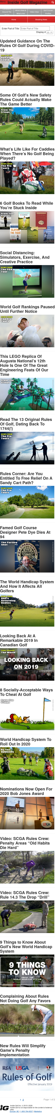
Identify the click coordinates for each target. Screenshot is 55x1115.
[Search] (52, 2)
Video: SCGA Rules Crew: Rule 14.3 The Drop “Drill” (24, 895)
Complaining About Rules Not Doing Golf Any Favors (25, 998)
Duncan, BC (14, 1111)
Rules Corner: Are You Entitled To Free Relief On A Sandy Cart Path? (26, 478)
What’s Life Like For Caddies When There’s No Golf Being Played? (27, 153)
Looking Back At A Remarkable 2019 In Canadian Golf (19, 640)
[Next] (25, 1100)
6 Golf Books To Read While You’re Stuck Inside (26, 205)
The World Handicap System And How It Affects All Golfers (27, 586)
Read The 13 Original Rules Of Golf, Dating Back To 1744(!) (26, 423)
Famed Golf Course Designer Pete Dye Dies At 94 (25, 532)
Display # (41, 32)
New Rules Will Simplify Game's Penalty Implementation (23, 1050)
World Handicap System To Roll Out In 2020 (25, 741)
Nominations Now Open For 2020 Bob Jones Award (26, 791)
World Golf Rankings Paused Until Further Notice (27, 309)
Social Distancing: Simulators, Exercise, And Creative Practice (25, 257)
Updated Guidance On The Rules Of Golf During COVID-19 (27, 45)
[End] (26, 1100)
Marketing (38, 1111)
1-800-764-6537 (26, 1111)
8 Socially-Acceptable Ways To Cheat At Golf (26, 692)
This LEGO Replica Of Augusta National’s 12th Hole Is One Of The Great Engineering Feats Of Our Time (24, 365)
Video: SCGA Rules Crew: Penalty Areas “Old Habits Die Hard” (25, 843)
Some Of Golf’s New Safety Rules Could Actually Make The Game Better (25, 99)
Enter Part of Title (11, 28)
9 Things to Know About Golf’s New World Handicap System (26, 946)
